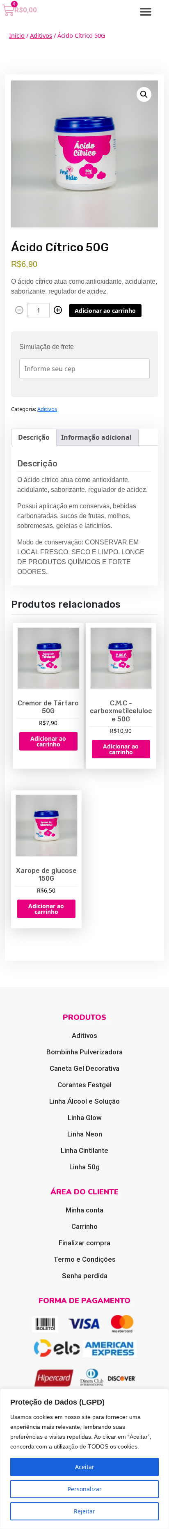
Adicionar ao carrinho (105, 311)
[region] (84, 1459)
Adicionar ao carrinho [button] (48, 741)
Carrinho (84, 1226)
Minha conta (84, 1210)
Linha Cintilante (84, 1150)
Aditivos (41, 35)
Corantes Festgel (84, 1085)
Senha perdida (84, 1276)
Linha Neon (84, 1134)
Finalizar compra (84, 1243)
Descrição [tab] (34, 437)
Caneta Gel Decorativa (84, 1068)
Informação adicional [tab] (96, 437)
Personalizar (85, 1489)
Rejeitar (84, 1511)
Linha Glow (85, 1117)
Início (17, 35)
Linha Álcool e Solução (84, 1101)
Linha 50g (84, 1167)
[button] (146, 11)
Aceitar (84, 1467)
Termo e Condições (84, 1259)
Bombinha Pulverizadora (84, 1052)
